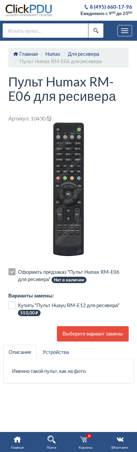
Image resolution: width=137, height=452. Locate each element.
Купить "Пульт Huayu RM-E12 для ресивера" (68, 309)
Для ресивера (83, 54)
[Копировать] (49, 118)
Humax (53, 54)
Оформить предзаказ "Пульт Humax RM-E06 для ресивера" (68, 275)
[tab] (20, 352)
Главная (28, 54)
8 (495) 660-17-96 (110, 7)
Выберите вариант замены (93, 333)
